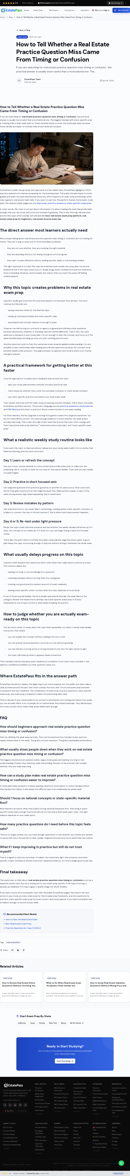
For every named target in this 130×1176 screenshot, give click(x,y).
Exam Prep (38, 10)
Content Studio (9, 1131)
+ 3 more (76, 1111)
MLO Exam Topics (61, 1097)
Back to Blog (25, 30)
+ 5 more (96, 1151)
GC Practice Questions (78, 1092)
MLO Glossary (59, 1108)
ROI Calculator (41, 1140)
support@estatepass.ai (11, 1100)
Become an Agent (61, 1134)
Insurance (85, 10)
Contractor (69, 10)
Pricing (114, 1141)
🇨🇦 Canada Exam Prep (99, 1128)
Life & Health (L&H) (119, 1094)
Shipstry (65, 1170)
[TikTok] (25, 1105)
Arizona (76, 1141)
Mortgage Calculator (39, 1132)
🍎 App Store (9, 1111)
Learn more (118, 1173)
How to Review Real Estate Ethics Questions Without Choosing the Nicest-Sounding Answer (18, 986)
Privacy (115, 1145)
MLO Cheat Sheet (61, 1104)
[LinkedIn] (15, 1105)
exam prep (42, 203)
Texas (32, 1023)
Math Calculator (79, 1108)
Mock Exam (39, 1100)
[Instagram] (20, 1105)
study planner (86, 406)
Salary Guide (59, 1141)
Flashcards (39, 1110)
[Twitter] (10, 1105)
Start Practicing (63, 1061)
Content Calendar (10, 1141)
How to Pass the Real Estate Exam (21, 919)
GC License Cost (80, 1104)
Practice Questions (39, 1089)
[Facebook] (5, 1105)
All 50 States (75, 1023)
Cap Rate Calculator (39, 1145)
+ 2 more (115, 1116)
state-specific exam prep (79, 203)
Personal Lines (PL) (119, 1103)
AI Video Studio (9, 1134)
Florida (42, 1023)
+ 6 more (57, 1111)
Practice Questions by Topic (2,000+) (23, 928)
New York (53, 1023)
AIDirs (49, 1170)
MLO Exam (53, 10)
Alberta (96, 1140)
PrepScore (41, 1170)
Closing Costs (40, 1137)
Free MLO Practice (61, 1094)
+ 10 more (38, 1114)
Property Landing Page (12, 1145)
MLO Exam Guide (60, 1101)
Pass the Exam (59, 1131)
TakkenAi (14, 1170)
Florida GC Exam (79, 1088)
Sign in (106, 10)
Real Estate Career (61, 1127)
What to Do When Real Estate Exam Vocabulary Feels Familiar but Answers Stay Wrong (63, 986)
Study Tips (58, 1145)
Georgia (76, 1145)
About (114, 1127)
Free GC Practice (80, 1097)
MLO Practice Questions (59, 1089)
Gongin (22, 1170)
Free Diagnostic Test (118, 1111)
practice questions (57, 203)
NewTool (57, 1170)
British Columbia (99, 1137)
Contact (115, 1138)
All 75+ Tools (8, 1127)
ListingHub (31, 1170)
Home (26, 10)
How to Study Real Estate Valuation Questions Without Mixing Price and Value (108, 986)
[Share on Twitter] (12, 950)
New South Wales (99, 1147)
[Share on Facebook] (23, 950)
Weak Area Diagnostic (39, 1095)
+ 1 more (115, 1148)
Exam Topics (97, 1097)
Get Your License (61, 1138)
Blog (11, 17)
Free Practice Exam (42, 1103)
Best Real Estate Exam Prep (18, 923)
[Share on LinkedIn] (18, 950)
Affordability (40, 1150)
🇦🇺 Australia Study (100, 1144)
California (22, 1023)
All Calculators (41, 1127)
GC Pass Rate (78, 1101)
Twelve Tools (75, 1170)
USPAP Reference (99, 1101)
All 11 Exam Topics (41, 1107)
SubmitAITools (87, 1170)
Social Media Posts (10, 1138)
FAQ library (13, 409)
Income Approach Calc (100, 1109)
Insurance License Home (119, 1089)
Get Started (123, 10)
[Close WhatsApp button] (126, 1163)
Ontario (96, 1133)
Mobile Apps (116, 1134)
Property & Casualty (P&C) (118, 1098)
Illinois (63, 1023)
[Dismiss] (127, 1173)
